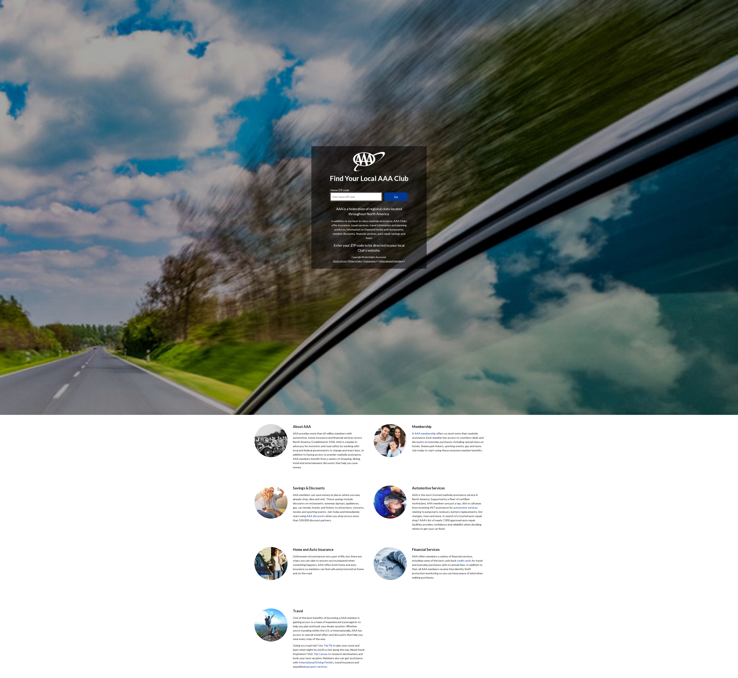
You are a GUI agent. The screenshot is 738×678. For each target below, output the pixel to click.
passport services (316, 666)
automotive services (465, 507)
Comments (370, 261)
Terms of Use (340, 261)
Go (396, 197)
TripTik (328, 645)
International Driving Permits (316, 662)
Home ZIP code (340, 189)
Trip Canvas (320, 654)
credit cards (464, 560)
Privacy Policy (355, 261)
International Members (391, 261)
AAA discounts (316, 516)
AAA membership (425, 433)
